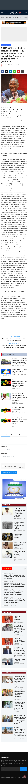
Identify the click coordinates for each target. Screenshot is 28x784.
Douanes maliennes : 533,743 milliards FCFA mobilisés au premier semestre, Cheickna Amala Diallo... (14, 584)
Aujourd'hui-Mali (15, 402)
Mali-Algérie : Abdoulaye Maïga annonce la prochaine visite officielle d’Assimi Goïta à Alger (13, 592)
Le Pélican (16, 547)
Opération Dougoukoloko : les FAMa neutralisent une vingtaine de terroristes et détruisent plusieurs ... (20, 732)
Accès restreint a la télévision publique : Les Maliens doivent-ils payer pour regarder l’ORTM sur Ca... (19, 383)
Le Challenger (16, 621)
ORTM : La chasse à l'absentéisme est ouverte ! (18, 409)
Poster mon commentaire (9, 472)
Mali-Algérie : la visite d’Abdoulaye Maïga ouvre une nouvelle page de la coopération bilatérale (14, 600)
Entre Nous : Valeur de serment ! (19, 659)
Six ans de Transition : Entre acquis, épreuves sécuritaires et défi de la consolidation (19, 650)
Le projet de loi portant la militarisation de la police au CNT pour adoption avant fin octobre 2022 (19, 361)
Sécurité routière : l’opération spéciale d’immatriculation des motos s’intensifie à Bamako (19, 694)
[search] (26, 12)
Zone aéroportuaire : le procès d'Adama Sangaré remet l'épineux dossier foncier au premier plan (19, 680)
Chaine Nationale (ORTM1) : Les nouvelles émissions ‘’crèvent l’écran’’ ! (19, 420)
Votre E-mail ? (4, 446)
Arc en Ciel (14, 388)
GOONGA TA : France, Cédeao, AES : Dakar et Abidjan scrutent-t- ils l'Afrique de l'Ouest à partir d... (19, 629)
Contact (3, 780)
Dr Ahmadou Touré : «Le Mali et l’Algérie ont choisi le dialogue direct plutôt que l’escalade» (20, 512)
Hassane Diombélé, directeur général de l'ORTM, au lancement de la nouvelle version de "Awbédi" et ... (19, 397)
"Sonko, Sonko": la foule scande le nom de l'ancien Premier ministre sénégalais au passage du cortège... (20, 719)
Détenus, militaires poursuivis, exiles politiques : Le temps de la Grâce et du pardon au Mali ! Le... (19, 706)
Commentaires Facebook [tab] (17, 435)
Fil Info (2, 17)
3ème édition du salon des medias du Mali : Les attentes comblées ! (14, 339)
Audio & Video (24, 17)
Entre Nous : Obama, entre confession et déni (19, 640)
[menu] (2, 12)
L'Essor (15, 518)
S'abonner (23, 769)
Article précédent (15, 336)
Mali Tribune (14, 374)
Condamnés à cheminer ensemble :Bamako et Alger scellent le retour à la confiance (14, 576)
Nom (2, 440)
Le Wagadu (16, 686)
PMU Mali (8, 17)
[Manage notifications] (24, 776)
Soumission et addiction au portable (18, 535)
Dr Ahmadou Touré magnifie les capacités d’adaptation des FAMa (19, 554)
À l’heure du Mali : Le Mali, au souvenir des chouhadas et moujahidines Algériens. (20, 525)
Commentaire (4, 453)
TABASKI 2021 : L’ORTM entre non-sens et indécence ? (19, 371)
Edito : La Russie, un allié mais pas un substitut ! (20, 544)
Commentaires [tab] (5, 434)
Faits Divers (16, 17)
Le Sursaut (14, 424)
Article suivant (13, 343)
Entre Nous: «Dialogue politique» (17, 618)
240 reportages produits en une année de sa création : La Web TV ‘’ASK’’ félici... (14, 346)
